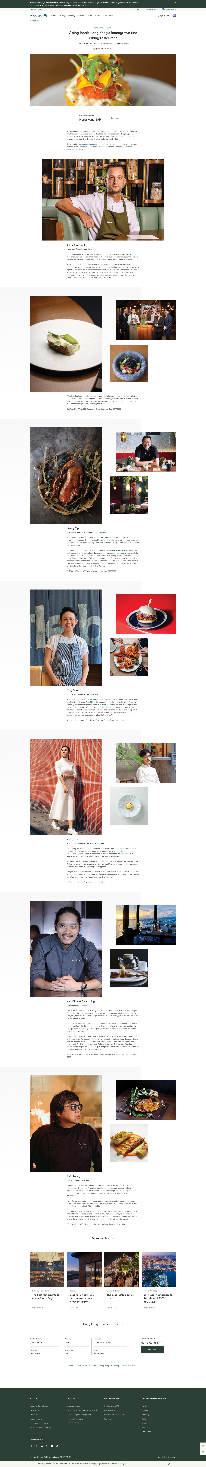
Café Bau (100, 1185)
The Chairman (106, 537)
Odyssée (94, 1013)
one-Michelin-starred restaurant (124, 550)
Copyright (33, 1457)
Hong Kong (124, 131)
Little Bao (92, 699)
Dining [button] (89, 16)
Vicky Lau (124, 848)
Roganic (120, 259)
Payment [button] (98, 16)
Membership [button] (108, 16)
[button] (169, 1464)
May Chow (71, 699)
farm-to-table (100, 704)
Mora (111, 851)
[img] (175, 2)
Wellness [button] (81, 16)
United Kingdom (168, 1457)
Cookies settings (73, 1423)
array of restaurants (87, 144)
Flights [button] (53, 16)
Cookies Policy (118, 1464)
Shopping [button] (71, 16)
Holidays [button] (62, 16)
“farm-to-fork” (127, 254)
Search (137, 9)
